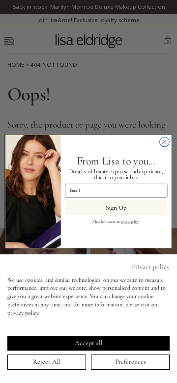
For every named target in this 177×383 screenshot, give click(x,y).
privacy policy (130, 221)
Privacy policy (151, 267)
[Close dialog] (165, 142)
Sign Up (116, 208)
